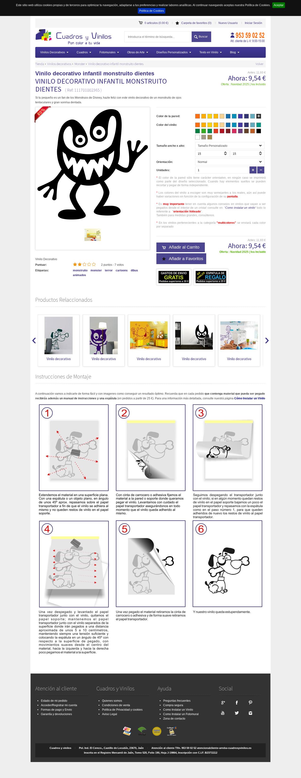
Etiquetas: (42, 270)
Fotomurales (107, 52)
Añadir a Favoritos (186, 258)
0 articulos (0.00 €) (156, 23)
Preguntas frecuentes (176, 700)
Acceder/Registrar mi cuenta (59, 705)
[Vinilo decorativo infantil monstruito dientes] (93, 242)
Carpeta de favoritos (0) (196, 23)
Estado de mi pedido (54, 700)
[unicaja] (142, 731)
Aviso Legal (109, 714)
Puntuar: (41, 264)
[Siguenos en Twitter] (237, 713)
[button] (226, 154)
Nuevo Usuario (228, 23)
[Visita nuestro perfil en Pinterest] (250, 702)
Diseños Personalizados (172, 52)
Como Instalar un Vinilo (178, 709)
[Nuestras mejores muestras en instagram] (250, 713)
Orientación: (164, 162)
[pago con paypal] (157, 731)
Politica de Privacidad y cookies (122, 709)
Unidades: (163, 170)
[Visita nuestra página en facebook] (237, 702)
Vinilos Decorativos (52, 52)
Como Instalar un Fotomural (181, 714)
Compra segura (173, 705)
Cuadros (82, 52)
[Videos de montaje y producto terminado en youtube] (223, 713)
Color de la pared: (168, 116)
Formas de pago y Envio (56, 709)
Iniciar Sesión (253, 23)
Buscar (203, 36)
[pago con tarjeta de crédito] (127, 731)
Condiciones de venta (116, 705)
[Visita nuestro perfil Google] (223, 702)
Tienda (39, 64)
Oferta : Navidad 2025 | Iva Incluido (243, 84)
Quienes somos (112, 700)
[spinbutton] (212, 153)
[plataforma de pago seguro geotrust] (172, 731)
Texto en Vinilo (208, 52)
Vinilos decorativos (59, 64)
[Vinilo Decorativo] (75, 37)
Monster (80, 64)
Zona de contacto (174, 718)
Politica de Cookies (151, 10)
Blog (233, 52)
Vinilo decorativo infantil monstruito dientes (115, 64)
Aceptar (279, 5)
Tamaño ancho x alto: (170, 145)
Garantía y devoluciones (56, 714)
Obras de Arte (136, 52)
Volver (259, 64)
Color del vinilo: (166, 125)
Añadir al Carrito (184, 247)
